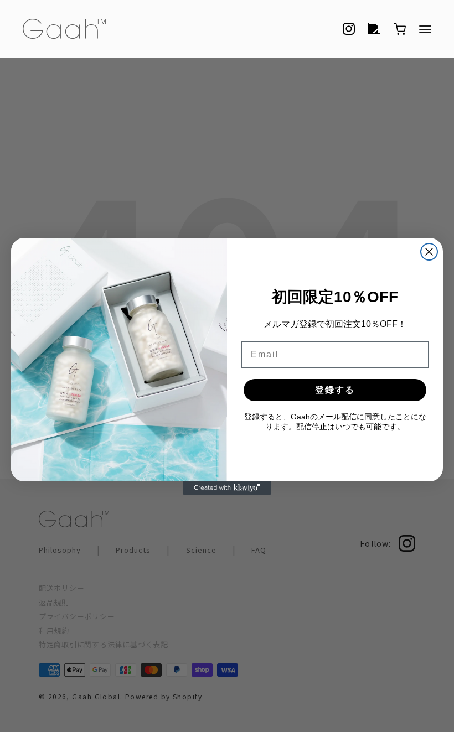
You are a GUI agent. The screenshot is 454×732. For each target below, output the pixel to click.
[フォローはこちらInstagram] (349, 29)
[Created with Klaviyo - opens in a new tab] (227, 488)
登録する (335, 389)
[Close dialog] (429, 251)
